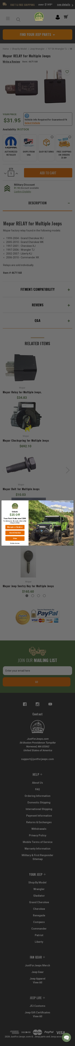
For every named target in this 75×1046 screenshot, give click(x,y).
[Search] (17, 19)
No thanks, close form (14, 543)
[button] (66, 1037)
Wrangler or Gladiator (15, 527)
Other (15, 538)
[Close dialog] (72, 502)
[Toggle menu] (8, 19)
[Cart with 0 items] (67, 17)
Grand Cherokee (15, 533)
